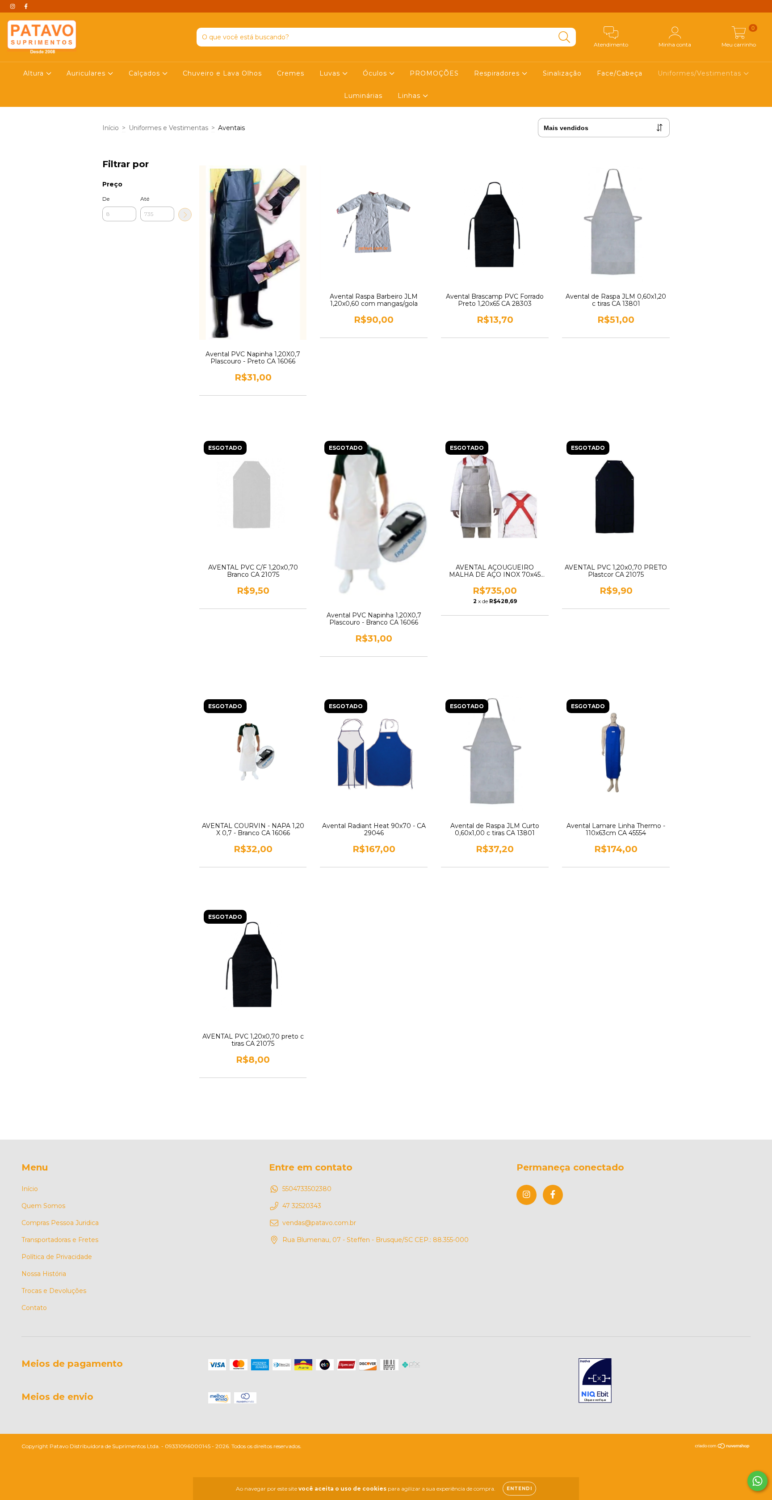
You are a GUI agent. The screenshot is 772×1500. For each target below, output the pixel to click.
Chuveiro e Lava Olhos (222, 73)
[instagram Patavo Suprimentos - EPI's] (13, 6)
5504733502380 (306, 1189)
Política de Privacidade (56, 1257)
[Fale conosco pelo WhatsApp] (757, 1481)
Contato (34, 1308)
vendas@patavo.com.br (319, 1223)
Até (144, 198)
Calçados (145, 73)
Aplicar (185, 214)
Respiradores (498, 73)
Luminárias (363, 96)
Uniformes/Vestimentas (700, 73)
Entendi (519, 1489)
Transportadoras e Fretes (59, 1240)
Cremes (290, 73)
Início (110, 128)
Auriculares (87, 73)
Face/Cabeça (619, 73)
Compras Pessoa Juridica (60, 1223)
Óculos (376, 73)
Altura (34, 73)
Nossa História (43, 1274)
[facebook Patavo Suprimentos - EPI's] (26, 6)
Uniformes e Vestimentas (168, 128)
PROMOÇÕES (434, 73)
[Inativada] (595, 1381)
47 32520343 (301, 1206)
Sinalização (562, 73)
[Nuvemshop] (723, 1447)
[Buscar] (564, 37)
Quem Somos (43, 1206)
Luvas (330, 73)
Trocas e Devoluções (53, 1291)
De (105, 198)
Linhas (410, 96)
